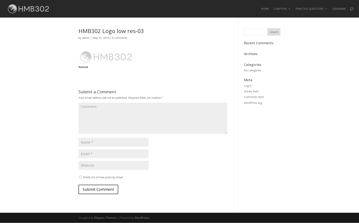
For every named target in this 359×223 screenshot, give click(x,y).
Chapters (280, 8)
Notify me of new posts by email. (103, 177)
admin (86, 38)
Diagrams (339, 8)
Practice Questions (310, 8)
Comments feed (254, 97)
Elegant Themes (105, 217)
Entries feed (251, 91)
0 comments (119, 38)
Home (265, 8)
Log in (247, 85)
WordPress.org (253, 103)
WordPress (142, 217)
